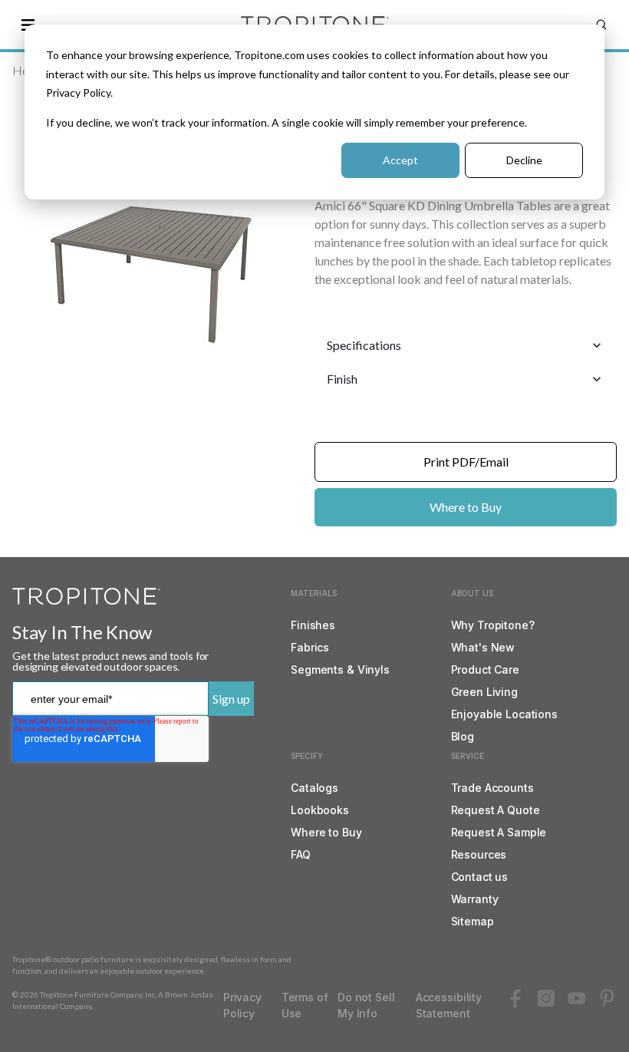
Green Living (484, 691)
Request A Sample (499, 832)
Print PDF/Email (466, 461)
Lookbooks (320, 809)
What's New (483, 647)
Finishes (313, 625)
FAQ (301, 854)
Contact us (480, 876)
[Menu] (27, 24)
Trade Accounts (492, 787)
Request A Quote (495, 809)
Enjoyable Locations (504, 714)
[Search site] (601, 24)
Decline (524, 160)
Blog (462, 736)
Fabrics (310, 647)
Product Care (485, 669)
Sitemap (472, 921)
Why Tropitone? (493, 625)
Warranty (475, 898)
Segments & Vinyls (340, 669)
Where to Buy (466, 507)
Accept (400, 160)
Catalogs (314, 787)
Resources (479, 854)
